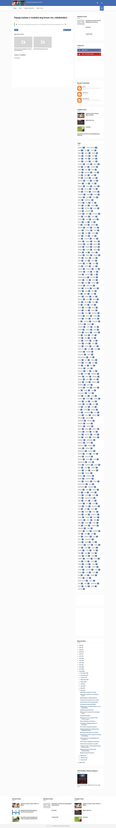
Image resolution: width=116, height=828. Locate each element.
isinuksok (80, 371)
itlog (93, 161)
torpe (93, 564)
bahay (86, 158)
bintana (93, 205)
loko (92, 235)
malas (87, 431)
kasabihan (80, 384)
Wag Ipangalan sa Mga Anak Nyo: (88, 697)
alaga (79, 282)
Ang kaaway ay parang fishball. (88, 704)
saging (86, 511)
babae (79, 153)
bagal (85, 293)
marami (80, 246)
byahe (86, 318)
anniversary (88, 200)
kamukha (80, 227)
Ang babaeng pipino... (85, 715)
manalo (86, 437)
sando (94, 522)
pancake (96, 255)
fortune (87, 340)
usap (87, 578)
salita (95, 517)
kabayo (79, 376)
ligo (86, 183)
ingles (88, 368)
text (96, 269)
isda (94, 180)
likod (79, 235)
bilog (86, 307)
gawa (86, 343)
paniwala (87, 481)
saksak (79, 517)
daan (95, 326)
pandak (80, 478)
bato (86, 166)
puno (79, 260)
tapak (92, 553)
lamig (87, 404)
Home (14, 8)
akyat (93, 280)
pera (79, 191)
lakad (95, 230)
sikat (79, 533)
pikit (94, 258)
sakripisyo (94, 514)
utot (93, 155)
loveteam (87, 238)
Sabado (80, 280)
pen (85, 492)
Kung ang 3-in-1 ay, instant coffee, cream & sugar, (89, 718)
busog (79, 211)
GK (94, 274)
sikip (86, 533)
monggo (80, 459)
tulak (88, 271)
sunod (88, 544)
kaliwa (79, 382)
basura (86, 302)
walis (79, 586)
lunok (79, 415)
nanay (89, 462)
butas (79, 318)
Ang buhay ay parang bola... (87, 710)
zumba (79, 274)
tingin (95, 558)
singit (79, 539)
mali (94, 431)
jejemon (80, 164)
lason (85, 406)
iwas (79, 373)
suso (79, 547)
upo (94, 271)
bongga (86, 178)
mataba (95, 246)
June (81, 686)
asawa (79, 291)
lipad (86, 235)
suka (79, 266)
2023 (80, 647)
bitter (93, 307)
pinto (86, 500)
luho (95, 412)
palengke (80, 475)
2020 (80, 652)
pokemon (94, 191)
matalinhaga (81, 451)
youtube (80, 589)
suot (93, 266)
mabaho (87, 241)
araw (79, 158)
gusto (93, 216)
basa (79, 166)
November (83, 675)
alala (94, 197)
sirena (86, 542)
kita (92, 390)
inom (93, 169)
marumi (87, 246)
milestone (87, 456)
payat (87, 489)
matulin (86, 189)
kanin (79, 172)
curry (88, 326)
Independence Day (82, 277)
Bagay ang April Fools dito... (87, 752)
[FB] (94, 3)
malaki (93, 153)
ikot (91, 365)
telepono (88, 269)
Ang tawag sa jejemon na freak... (88, 692)
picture (86, 191)
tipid (79, 561)
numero (93, 467)
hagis (96, 349)
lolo (79, 238)
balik (87, 299)
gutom (86, 161)
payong (94, 489)
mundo (95, 249)
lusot (86, 415)
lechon (93, 233)
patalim (80, 489)
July (81, 684)
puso (86, 260)
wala (85, 583)
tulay (96, 569)
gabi (94, 340)
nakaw (79, 252)
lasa (79, 406)
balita (94, 299)
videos (90, 580)
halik (87, 219)
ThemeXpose (55, 826)
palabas (80, 255)
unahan (92, 575)
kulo (86, 395)
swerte (93, 547)
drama (85, 335)
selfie (94, 263)
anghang (80, 285)
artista (80, 202)
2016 (80, 658)
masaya (80, 448)
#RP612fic (87, 274)
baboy (86, 153)
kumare (95, 398)
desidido (87, 332)
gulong (87, 346)
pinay (79, 500)
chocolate (87, 211)
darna (79, 332)
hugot (86, 362)
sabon (79, 511)
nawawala (87, 464)
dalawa (80, 213)
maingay (89, 426)
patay (79, 155)
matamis (80, 249)
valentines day (81, 580)
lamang (80, 404)
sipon (79, 542)
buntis (87, 315)
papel (79, 258)
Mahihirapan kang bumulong (41, 49)
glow (93, 343)
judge (85, 373)
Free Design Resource (64, 826)
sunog (96, 544)
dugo (93, 178)
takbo (86, 155)
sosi (93, 542)
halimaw (88, 351)
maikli (88, 244)
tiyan (86, 564)
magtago (80, 426)
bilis (86, 205)
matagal (88, 448)
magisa (88, 423)
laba (86, 401)
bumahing (94, 313)
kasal (88, 384)
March (82, 755)
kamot (79, 183)
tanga (95, 194)
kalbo (94, 379)
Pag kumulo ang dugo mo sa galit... (89, 743)
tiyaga (79, 564)
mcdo (87, 453)
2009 (80, 762)
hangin (94, 219)
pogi (87, 503)
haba (89, 349)
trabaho (80, 197)
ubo (79, 575)
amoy (79, 200)
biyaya (79, 310)
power (79, 506)
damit (79, 169)
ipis (79, 224)
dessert (95, 332)
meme (94, 453)
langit (79, 233)
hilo (86, 360)
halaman (80, 351)
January (82, 759)
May (81, 688)
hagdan (80, 219)
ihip (85, 365)
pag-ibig (93, 252)
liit (79, 409)
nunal (79, 470)
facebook (80, 180)
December (83, 673)
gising (86, 216)
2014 (80, 662)
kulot (79, 230)
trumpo (94, 567)
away (86, 175)
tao (86, 150)
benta (93, 302)
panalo (87, 255)
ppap (86, 506)
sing (94, 536)
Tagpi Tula (39, 8)
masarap (90, 445)
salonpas (80, 520)
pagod (79, 473)
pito (93, 500)
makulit (94, 429)
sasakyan (94, 525)
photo (93, 495)
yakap (92, 586)
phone (86, 495)
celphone (86, 321)
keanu (95, 387)
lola (79, 412)
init (92, 222)
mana (79, 437)
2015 (80, 660)
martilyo (80, 442)
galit (79, 161)
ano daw (87, 288)
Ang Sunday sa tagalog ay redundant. (90, 741)
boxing (93, 310)
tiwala (92, 561)
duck (92, 335)
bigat (92, 304)
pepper (92, 492)
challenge (95, 321)
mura (94, 459)
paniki (79, 481)
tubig (95, 172)
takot (87, 550)
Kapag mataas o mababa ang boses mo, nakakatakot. (23, 49)
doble (87, 213)
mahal (87, 186)
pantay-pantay (81, 484)
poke (94, 503)
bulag (79, 313)
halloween (80, 354)
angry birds (89, 285)
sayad (88, 528)
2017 (80, 656)
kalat (87, 379)
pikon (79, 498)
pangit (95, 164)
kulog (92, 395)
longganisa (87, 412)
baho (92, 175)
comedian (80, 326)
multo (87, 459)
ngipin (95, 464)
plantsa (80, 503)
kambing (93, 224)
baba (86, 291)
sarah (86, 525)
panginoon (88, 478)
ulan (87, 197)
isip (88, 371)
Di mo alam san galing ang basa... (89, 726)
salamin (87, 517)
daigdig (87, 329)
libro (92, 406)
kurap (79, 401)
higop (79, 360)
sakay (79, 514)
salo (87, 263)
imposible (80, 368)
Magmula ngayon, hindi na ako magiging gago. (88, 750)
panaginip (89, 475)
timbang (80, 558)
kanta (88, 227)
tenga (92, 555)
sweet (86, 547)
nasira (79, 464)
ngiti (79, 467)
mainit (79, 429)
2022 (80, 649)
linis (93, 183)
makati (86, 429)
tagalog (80, 269)
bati (93, 202)
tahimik (80, 550)
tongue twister (90, 147)
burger (95, 315)
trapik (86, 567)
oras (94, 189)
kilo (79, 390)
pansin (95, 481)
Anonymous (85, 92)
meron (79, 456)
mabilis (95, 241)
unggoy (80, 578)
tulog (92, 150)
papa (90, 484)
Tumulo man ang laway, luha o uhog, (89, 700)
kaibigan (95, 376)
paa (86, 252)
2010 (80, 671)
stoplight (80, 544)
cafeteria (94, 318)
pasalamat (90, 486)
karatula (94, 382)
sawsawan (80, 528)
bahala (87, 296)
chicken (89, 324)
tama (79, 553)
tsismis (80, 569)
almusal (94, 282)
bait (94, 296)
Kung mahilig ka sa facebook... (88, 721)
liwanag (93, 409)
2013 (80, 664)
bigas (85, 304)
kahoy (87, 376)
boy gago (87, 208)
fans (92, 338)
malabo (80, 431)
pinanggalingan (89, 498)
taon (86, 553)
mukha (87, 249)
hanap (88, 354)
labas (93, 401)
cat (79, 321)
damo (95, 329)
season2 (80, 531)
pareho (86, 258)
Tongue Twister (29, 8)
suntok (86, 266)
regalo (92, 509)
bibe (79, 304)
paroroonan (81, 486)
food (79, 340)
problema (80, 194)
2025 (80, 645)
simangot (86, 536)
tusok (93, 572)
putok (92, 260)
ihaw (79, 365)
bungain (80, 315)
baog (79, 302)
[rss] (97, 3)
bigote (79, 307)
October (82, 677)
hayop (79, 222)
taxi (86, 555)
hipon (79, 362)
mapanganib (90, 440)
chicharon (80, 324)
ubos (85, 575)
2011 (80, 669)
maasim (80, 241)
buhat (95, 208)
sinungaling (88, 539)
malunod (87, 434)
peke (79, 492)
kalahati (80, 379)
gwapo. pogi (81, 349)
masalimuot (81, 445)
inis (86, 222)
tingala (88, 558)
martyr (88, 442)
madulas (88, 418)
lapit (94, 404)
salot (88, 520)
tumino (80, 572)
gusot (94, 346)
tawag (79, 555)
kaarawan (94, 373)
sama (95, 520)
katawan (80, 387)
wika (86, 586)
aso (87, 202)
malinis (95, 244)
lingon (85, 409)
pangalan (87, 172)
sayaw (88, 194)
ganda (79, 343)
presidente (94, 506)
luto (94, 238)
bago (92, 293)
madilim (80, 418)
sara (79, 525)
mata (79, 189)
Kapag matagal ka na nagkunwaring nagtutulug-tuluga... (89, 729)
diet (79, 335)
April (81, 690)
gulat (79, 346)
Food (20, 8)
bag (79, 293)
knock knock (81, 393)
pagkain (80, 147)
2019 (80, 654)
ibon (93, 362)
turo (87, 572)
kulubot (80, 398)
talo (94, 550)
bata (79, 178)
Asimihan (88, 27)
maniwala (80, 440)
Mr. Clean (93, 277)
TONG (87, 280)
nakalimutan (81, 462)
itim (94, 371)
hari (91, 357)
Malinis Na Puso (90, 120)
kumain (88, 398)
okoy (86, 470)
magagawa (80, 420)
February (82, 757)
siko (92, 533)
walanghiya (93, 583)
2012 (80, 667)
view (79, 583)
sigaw (87, 531)
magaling (89, 420)
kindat (85, 390)
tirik (86, 561)
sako (86, 514)
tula (79, 175)
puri (79, 509)
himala (92, 360)
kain (79, 150)
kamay (85, 224)
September (83, 679)
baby (93, 291)
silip (79, 536)
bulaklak (93, 166)
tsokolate (88, 569)
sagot (94, 511)
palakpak (87, 473)
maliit (79, 434)
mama (95, 434)
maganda (80, 244)
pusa (85, 509)
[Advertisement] (86, 600)
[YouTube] (95, 3)
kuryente (87, 230)
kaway (87, 387)
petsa (79, 495)
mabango (94, 415)
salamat (80, 263)
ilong (88, 180)
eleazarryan (85, 98)
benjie (84, 86)
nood (86, 467)
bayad (79, 205)
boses (16, 30)
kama (86, 382)
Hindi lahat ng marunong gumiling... (89, 702)
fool (79, 216)
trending (80, 271)
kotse (89, 393)
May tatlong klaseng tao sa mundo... (89, 732)
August (82, 681)
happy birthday (82, 357)
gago (86, 169)
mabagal (80, 186)
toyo (79, 567)
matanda (90, 451)
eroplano (95, 213)
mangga (94, 437)
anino (79, 288)
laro (86, 233)
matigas (80, 453)
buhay (93, 158)
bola (86, 310)
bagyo (79, 296)
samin (79, 522)
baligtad (80, 299)
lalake (87, 164)
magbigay (80, 423)
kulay (95, 227)
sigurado (95, 531)
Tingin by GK (89, 34)
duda (79, 338)
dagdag (80, 329)
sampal (87, 522)
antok (94, 288)
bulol (86, 313)
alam (86, 282)
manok (95, 186)
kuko (79, 395)
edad (86, 338)
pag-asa (93, 470)
